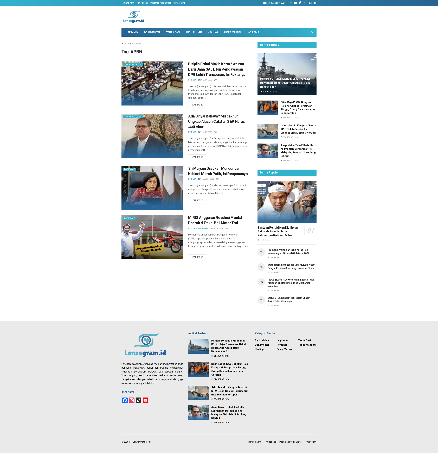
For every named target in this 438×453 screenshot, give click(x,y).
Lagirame (253, 32)
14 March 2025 (207, 179)
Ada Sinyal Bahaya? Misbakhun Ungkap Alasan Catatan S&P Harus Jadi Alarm (216, 121)
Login (314, 3)
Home (124, 43)
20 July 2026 (206, 80)
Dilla (193, 80)
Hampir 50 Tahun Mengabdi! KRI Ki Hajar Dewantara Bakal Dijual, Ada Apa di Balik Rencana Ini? (285, 83)
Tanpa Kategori (133, 65)
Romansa (282, 344)
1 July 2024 (217, 228)
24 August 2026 (269, 91)
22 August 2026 (290, 137)
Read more (197, 105)
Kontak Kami (179, 3)
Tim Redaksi (142, 3)
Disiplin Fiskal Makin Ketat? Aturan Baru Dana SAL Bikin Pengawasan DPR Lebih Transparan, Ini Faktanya (216, 69)
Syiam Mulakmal (199, 228)
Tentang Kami (127, 3)
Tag (131, 43)
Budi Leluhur (193, 32)
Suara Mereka (232, 32)
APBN (138, 43)
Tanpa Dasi (173, 32)
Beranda (133, 32)
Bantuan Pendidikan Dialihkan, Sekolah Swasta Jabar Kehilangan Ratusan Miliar (278, 231)
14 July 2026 (206, 132)
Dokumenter (152, 32)
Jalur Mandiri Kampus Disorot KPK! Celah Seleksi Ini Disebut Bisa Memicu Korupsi (298, 129)
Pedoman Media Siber (160, 3)
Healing (213, 32)
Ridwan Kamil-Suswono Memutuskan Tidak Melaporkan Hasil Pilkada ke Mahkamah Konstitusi (291, 283)
